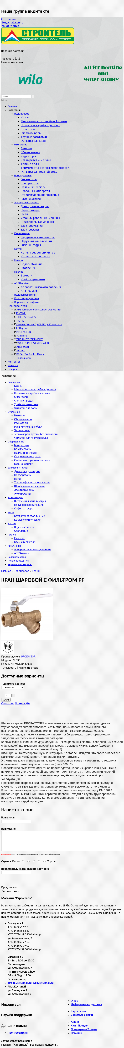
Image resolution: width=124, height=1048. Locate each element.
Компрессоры (22, 449)
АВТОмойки (14, 546)
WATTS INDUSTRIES (29, 343)
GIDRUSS (22, 317)
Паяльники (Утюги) (25, 452)
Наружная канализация (29, 505)
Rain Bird (21, 335)
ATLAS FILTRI (52, 309)
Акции (75, 1022)
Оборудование (16, 442)
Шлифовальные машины (29, 486)
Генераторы (21, 445)
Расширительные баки (28, 426)
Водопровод (14, 382)
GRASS (32, 317)
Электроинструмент (18, 468)
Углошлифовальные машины (32, 482)
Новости (13, 365)
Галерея (12, 369)
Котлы (11, 512)
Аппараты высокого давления (32, 549)
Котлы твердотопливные (29, 516)
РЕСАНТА (22, 354)
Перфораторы (22, 475)
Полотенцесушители (19, 561)
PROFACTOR (23, 331)
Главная (6, 571)
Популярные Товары (84, 1029)
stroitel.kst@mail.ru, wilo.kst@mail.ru (31, 983)
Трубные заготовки (26, 404)
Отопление (8, 19)
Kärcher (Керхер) (26, 324)
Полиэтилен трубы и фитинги (32, 393)
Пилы (17, 478)
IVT (24, 320)
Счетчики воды (23, 400)
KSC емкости (54, 324)
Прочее (12, 535)
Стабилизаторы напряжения (32, 460)
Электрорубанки (24, 490)
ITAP (19, 320)
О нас (74, 1000)
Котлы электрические (27, 519)
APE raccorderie (25, 309)
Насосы (12, 523)
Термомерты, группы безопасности (36, 434)
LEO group (22, 328)
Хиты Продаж (79, 1025)
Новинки (76, 1033)
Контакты (14, 361)
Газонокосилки (23, 464)
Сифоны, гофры (23, 508)
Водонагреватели (17, 557)
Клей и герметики (25, 542)
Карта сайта (78, 1011)
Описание (7, 703)
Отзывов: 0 (9, 667)
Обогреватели (23, 419)
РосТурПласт (36, 354)
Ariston (39, 309)
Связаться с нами (82, 1015)
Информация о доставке (86, 1004)
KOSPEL (41, 324)
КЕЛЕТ (20, 350)
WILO (46, 343)
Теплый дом (23, 357)
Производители (17, 305)
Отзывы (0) (22, 703)
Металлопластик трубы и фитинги (35, 389)
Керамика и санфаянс (20, 564)
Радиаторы (21, 423)
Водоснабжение (12, 22)
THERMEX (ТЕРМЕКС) (29, 339)
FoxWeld (21, 313)
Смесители (21, 397)
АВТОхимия (21, 553)
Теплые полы (22, 430)
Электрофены (22, 493)
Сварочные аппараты (27, 456)
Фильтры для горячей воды (31, 438)
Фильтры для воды (25, 408)
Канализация (10, 26)
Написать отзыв (28, 667)
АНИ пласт (22, 346)
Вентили (19, 415)
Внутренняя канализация (30, 501)
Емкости (19, 538)
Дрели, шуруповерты (27, 471)
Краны (18, 385)
